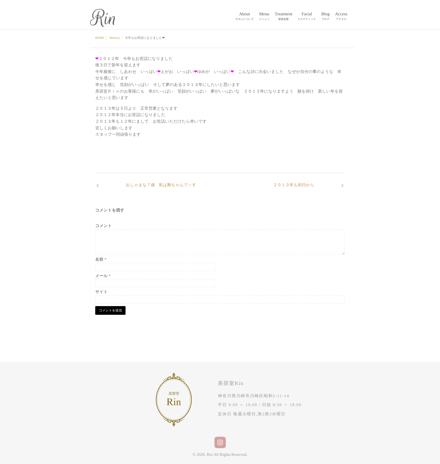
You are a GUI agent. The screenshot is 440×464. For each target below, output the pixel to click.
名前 (100, 259)
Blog (325, 16)
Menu (264, 16)
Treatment (283, 16)
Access (341, 16)
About (245, 16)
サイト (101, 292)
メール (103, 276)
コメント (103, 226)
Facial (307, 16)
